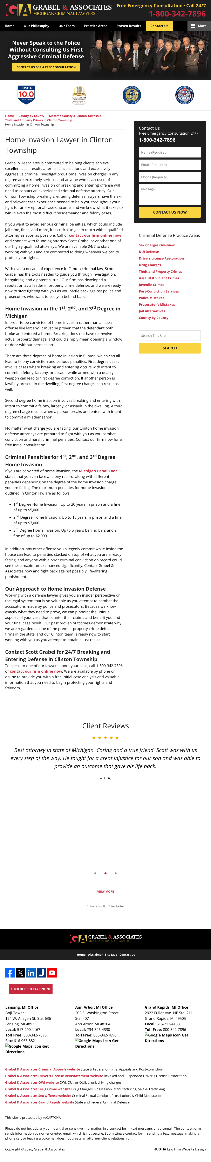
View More (105, 891)
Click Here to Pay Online (30, 989)
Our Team (67, 25)
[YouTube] (52, 973)
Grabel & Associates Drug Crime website (37, 1089)
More (202, 25)
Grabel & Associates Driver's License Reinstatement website (54, 1076)
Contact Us (159, 25)
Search (170, 347)
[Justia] (41, 973)
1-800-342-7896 (177, 13)
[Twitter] (20, 973)
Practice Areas (95, 25)
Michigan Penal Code (98, 470)
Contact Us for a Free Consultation (46, 67)
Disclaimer (95, 954)
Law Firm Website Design (180, 1149)
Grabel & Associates (49, 1149)
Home (9, 25)
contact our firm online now (95, 235)
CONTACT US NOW (170, 212)
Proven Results (129, 25)
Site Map (111, 954)
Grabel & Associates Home (58, 10)
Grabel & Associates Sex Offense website (38, 1095)
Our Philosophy (36, 25)
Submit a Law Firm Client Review (105, 906)
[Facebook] (10, 973)
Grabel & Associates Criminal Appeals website (42, 1069)
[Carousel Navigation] (105, 873)
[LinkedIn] (31, 973)
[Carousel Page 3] (116, 873)
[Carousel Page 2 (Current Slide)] (105, 873)
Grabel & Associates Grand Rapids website (39, 1102)
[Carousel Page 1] (95, 873)
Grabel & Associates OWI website (32, 1082)
